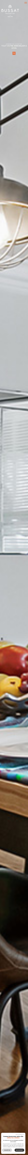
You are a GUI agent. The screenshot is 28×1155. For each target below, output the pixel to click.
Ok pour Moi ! (19, 1150)
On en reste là (19, 1134)
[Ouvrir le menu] (26, 3)
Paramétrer (7, 1150)
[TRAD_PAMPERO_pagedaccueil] (10, 17)
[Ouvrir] (14, 53)
